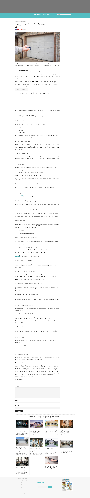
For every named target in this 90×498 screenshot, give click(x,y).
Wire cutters (21, 195)
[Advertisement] (45, 6)
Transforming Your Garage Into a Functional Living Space (51, 431)
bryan (20, 27)
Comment (18, 386)
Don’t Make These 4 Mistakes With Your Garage (51, 449)
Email (17, 405)
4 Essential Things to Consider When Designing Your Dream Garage (36, 431)
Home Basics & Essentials (37, 14)
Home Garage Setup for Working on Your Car (21, 430)
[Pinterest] (23, 484)
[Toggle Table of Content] (26, 89)
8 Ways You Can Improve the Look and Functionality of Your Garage (66, 451)
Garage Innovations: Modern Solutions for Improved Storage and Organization (65, 432)
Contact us (20, 491)
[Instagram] (21, 484)
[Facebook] (21, 482)
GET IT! (50, 487)
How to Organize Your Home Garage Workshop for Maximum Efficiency (22, 469)
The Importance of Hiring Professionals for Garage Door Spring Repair (51, 467)
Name (17, 400)
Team (20, 490)
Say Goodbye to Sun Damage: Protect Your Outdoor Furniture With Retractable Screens (21, 449)
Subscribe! (67, 487)
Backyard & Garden (46, 14)
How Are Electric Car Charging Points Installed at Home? (36, 450)
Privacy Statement (22, 487)
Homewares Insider (18, 15)
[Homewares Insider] (22, 479)
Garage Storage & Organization (20, 21)
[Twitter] (23, 482)
